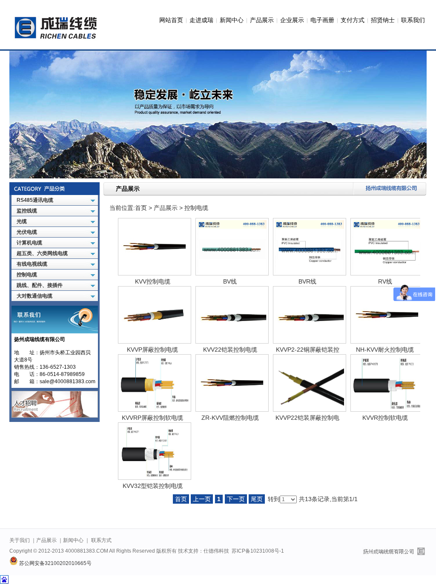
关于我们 (19, 540)
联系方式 (101, 540)
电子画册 (322, 20)
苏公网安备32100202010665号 (55, 563)
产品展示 (262, 20)
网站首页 (171, 20)
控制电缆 (196, 207)
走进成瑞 (201, 20)
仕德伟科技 (216, 551)
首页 (141, 207)
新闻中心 (232, 20)
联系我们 (413, 20)
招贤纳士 (383, 20)
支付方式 (352, 20)
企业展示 (292, 20)
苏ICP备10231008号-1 (258, 551)
